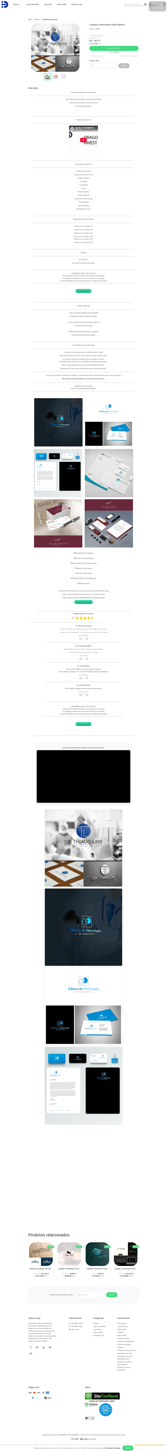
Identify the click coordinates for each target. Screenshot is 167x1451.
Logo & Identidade (99, 1326)
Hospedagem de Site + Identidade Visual (125, 1357)
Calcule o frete (94, 61)
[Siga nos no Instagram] (50, 1347)
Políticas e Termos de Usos (126, 1350)
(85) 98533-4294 (77, 1323)
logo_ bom (75, 1329)
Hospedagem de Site (124, 1353)
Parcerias (120, 1347)
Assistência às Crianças (50, 19)
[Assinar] (111, 1294)
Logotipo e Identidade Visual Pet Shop (69, 1269)
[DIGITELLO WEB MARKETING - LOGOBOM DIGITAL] (4, 4)
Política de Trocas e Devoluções (124, 1368)
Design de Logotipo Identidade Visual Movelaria (41, 1269)
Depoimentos (122, 1329)
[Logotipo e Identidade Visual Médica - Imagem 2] (55, 76)
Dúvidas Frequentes (124, 1344)
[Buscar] (145, 4)
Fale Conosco (122, 1323)
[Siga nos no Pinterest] (30, 1353)
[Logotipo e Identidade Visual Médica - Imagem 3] (63, 76)
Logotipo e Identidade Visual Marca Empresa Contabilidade (125, 1269)
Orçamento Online (123, 1338)
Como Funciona (122, 1326)
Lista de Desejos (98, 56)
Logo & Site (97, 1329)
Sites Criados (122, 1335)
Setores (37, 19)
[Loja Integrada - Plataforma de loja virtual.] (88, 1439)
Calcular (124, 66)
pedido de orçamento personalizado (124, 1363)
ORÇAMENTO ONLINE (83, 602)
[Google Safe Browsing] (90, 1418)
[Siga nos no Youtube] (43, 1347)
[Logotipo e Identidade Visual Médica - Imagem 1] (47, 76)
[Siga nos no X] (37, 1347)
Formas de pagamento (131, 56)
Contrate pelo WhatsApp (125, 1341)
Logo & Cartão (98, 1332)
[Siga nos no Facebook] (30, 1347)
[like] (80, 695)
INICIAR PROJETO (114, 48)
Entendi (127, 1448)
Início (30, 19)
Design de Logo (98, 1335)
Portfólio (120, 1332)
